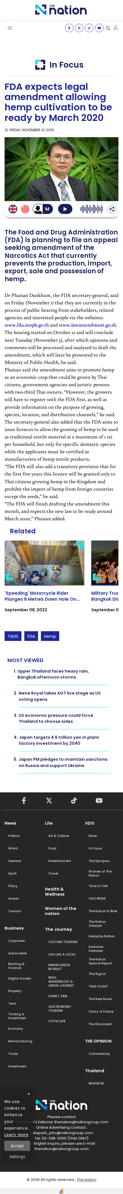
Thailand (94, 1071)
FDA (31, 636)
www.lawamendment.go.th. (88, 324)
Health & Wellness (55, 891)
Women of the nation (60, 911)
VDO (89, 823)
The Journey (58, 929)
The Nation (86, 1179)
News (10, 823)
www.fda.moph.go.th (27, 324)
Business (14, 928)
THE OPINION (98, 1041)
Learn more (16, 1134)
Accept (17, 1145)
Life (49, 823)
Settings (17, 1156)
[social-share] (69, 28)
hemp (50, 636)
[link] (44, 581)
